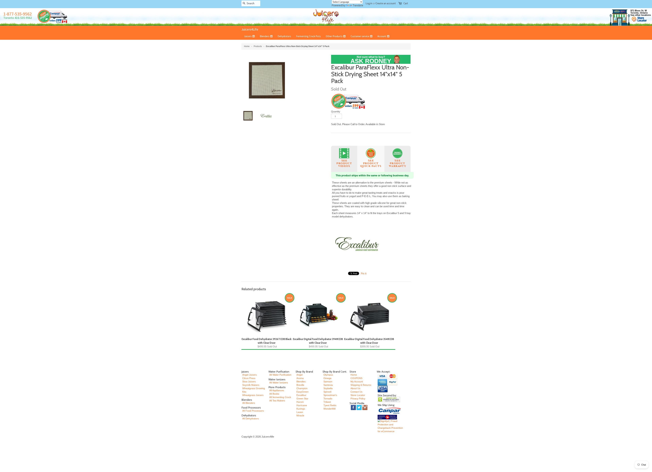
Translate (358, 5)
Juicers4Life (249, 29)
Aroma (300, 378)
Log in (369, 3)
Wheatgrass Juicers (253, 395)
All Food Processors (253, 410)
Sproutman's (330, 395)
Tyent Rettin (329, 405)
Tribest (327, 402)
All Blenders (248, 403)
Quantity (335, 111)
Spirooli (327, 391)
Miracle (300, 415)
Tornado (327, 398)
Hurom (300, 402)
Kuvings (300, 408)
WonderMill (329, 408)
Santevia (328, 385)
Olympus (328, 374)
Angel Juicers (249, 374)
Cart (405, 3)
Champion (301, 388)
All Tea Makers (277, 400)
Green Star (302, 398)
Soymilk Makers (250, 385)
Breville (300, 385)
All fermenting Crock (280, 397)
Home (353, 374)
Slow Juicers (249, 381)
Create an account (385, 3)
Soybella (328, 388)
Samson (327, 381)
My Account (356, 381)
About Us (355, 388)
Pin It (363, 273)
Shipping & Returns (360, 385)
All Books (274, 393)
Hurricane (301, 405)
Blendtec (301, 381)
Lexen (299, 412)
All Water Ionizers (278, 382)
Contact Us (356, 391)
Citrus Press (248, 378)
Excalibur (301, 395)
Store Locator (357, 395)
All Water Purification (280, 374)
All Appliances (276, 390)
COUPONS (356, 378)
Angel (299, 374)
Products (258, 46)
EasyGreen (302, 391)
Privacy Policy (357, 398)
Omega (327, 378)
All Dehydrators (250, 418)
